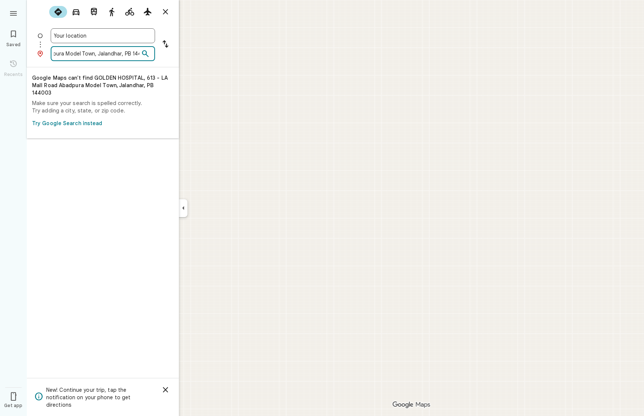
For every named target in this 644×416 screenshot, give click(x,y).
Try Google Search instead (67, 123)
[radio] (58, 11)
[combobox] (103, 35)
